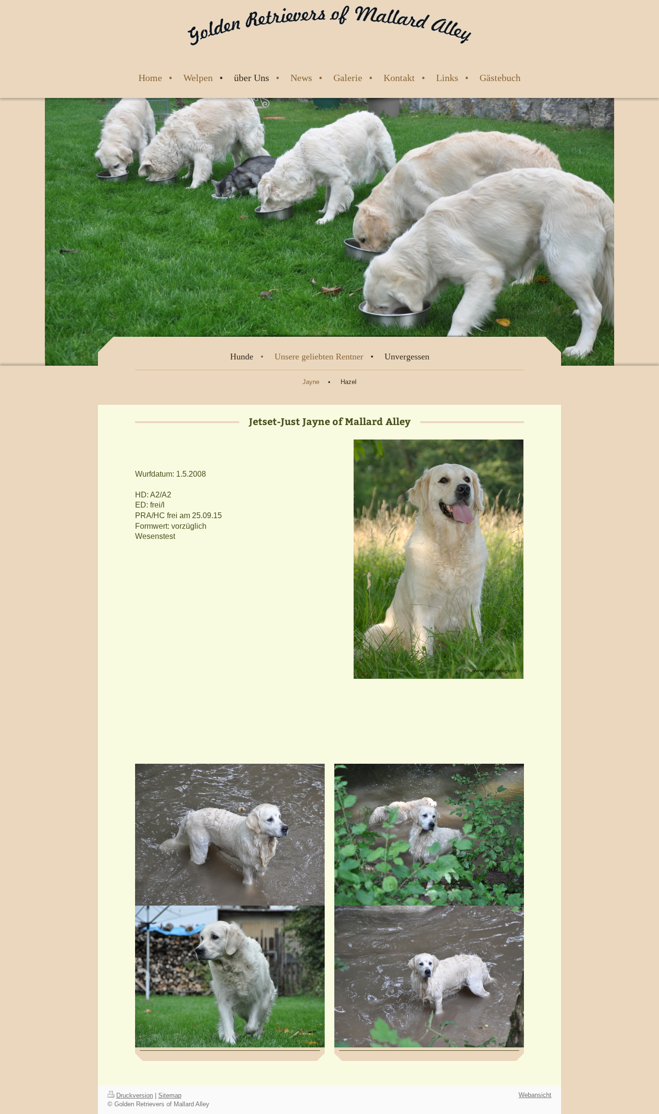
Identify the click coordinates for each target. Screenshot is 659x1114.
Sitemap (169, 1095)
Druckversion (134, 1095)
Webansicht (535, 1095)
